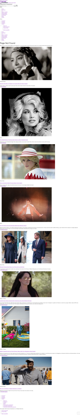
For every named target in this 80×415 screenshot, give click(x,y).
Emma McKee (3, 86)
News (3, 8)
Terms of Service (6, 26)
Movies (3, 17)
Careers (4, 402)
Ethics (4, 403)
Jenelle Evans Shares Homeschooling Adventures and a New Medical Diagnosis (15, 300)
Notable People (4, 14)
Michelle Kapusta (4, 391)
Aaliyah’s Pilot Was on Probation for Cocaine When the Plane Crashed (13, 83)
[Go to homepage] (4, 393)
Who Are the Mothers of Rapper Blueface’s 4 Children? (11, 388)
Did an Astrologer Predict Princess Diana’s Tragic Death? (11, 183)
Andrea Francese (4, 229)
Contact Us (5, 401)
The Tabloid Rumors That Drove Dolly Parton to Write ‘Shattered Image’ (14, 139)
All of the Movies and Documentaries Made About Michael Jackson (13, 225)
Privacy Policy (5, 27)
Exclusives (3, 9)
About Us (5, 25)
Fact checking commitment (8, 404)
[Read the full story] (27, 79)
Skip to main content (3, 0)
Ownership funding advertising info (9, 406)
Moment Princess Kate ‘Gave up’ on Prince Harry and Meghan (12, 266)
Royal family (4, 15)
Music (3, 16)
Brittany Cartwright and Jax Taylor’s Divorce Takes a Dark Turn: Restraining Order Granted (17, 351)
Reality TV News (5, 11)
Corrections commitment (7, 405)
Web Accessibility (6, 29)
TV (2, 10)
